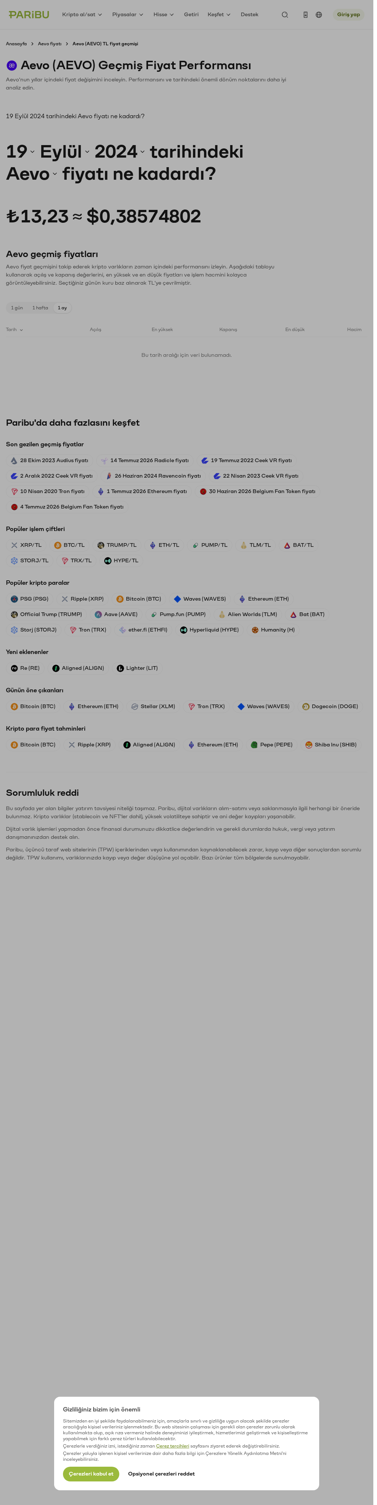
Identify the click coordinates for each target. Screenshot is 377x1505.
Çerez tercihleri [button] (172, 1446)
